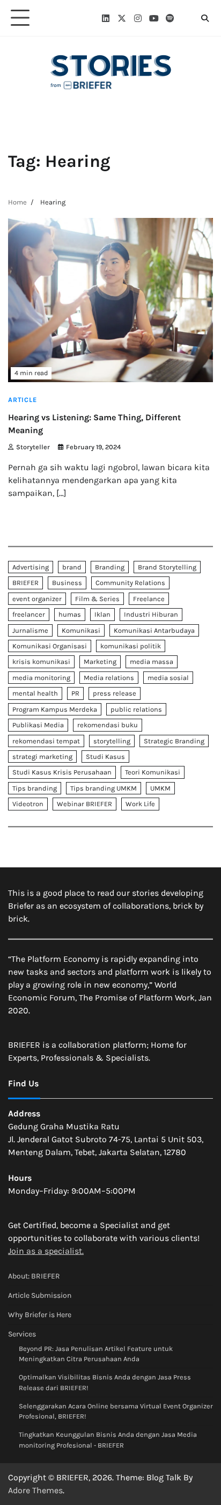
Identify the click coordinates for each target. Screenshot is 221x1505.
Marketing (100, 661)
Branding (109, 567)
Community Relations (130, 583)
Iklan (102, 614)
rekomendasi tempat (46, 741)
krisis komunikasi (41, 661)
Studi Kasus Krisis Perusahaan (62, 772)
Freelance (149, 599)
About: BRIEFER (34, 1276)
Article (22, 400)
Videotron (27, 804)
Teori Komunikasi (152, 772)
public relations (136, 709)
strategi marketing (42, 756)
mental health (35, 693)
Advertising (30, 567)
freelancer (28, 614)
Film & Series (97, 599)
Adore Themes (35, 1490)
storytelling (111, 741)
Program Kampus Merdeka (54, 709)
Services (22, 1334)
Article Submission (39, 1295)
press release (114, 693)
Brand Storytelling (167, 567)
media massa (151, 661)
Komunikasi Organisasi (49, 646)
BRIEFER (25, 583)
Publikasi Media (38, 725)
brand (72, 567)
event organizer (37, 599)
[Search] (205, 18)
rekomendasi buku (107, 725)
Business (67, 583)
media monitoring (41, 678)
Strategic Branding (174, 741)
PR (75, 693)
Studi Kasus (105, 756)
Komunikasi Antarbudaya (154, 630)
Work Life (140, 804)
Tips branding (34, 788)
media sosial (168, 678)
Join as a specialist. (46, 1251)
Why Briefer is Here (39, 1314)
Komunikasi (81, 630)
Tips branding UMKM (103, 788)
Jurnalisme (30, 630)
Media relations (109, 678)
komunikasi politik (130, 646)
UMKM (160, 788)
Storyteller (33, 447)
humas (69, 614)
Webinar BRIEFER (84, 804)
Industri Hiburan (151, 614)
